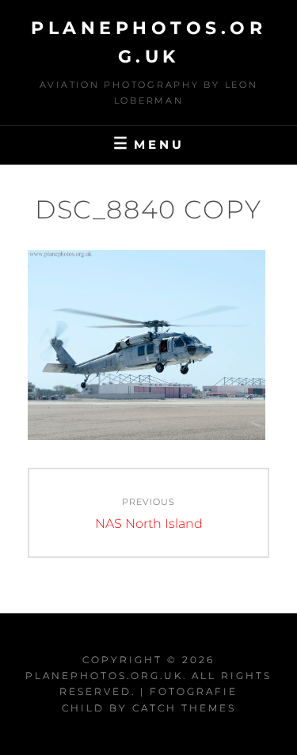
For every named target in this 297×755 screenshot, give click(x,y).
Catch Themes (184, 708)
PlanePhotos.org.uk (104, 675)
